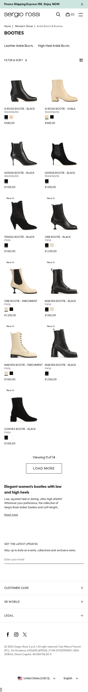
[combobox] (34, 678)
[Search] (58, 14)
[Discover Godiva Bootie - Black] (23, 150)
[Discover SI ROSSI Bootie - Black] (23, 86)
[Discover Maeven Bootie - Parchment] (23, 342)
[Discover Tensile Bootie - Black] (23, 214)
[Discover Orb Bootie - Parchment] (23, 278)
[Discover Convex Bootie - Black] (23, 406)
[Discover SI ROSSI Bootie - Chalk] (64, 86)
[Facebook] (7, 634)
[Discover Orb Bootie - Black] (64, 214)
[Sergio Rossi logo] (28, 14)
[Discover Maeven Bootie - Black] (64, 278)
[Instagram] (16, 634)
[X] (24, 634)
